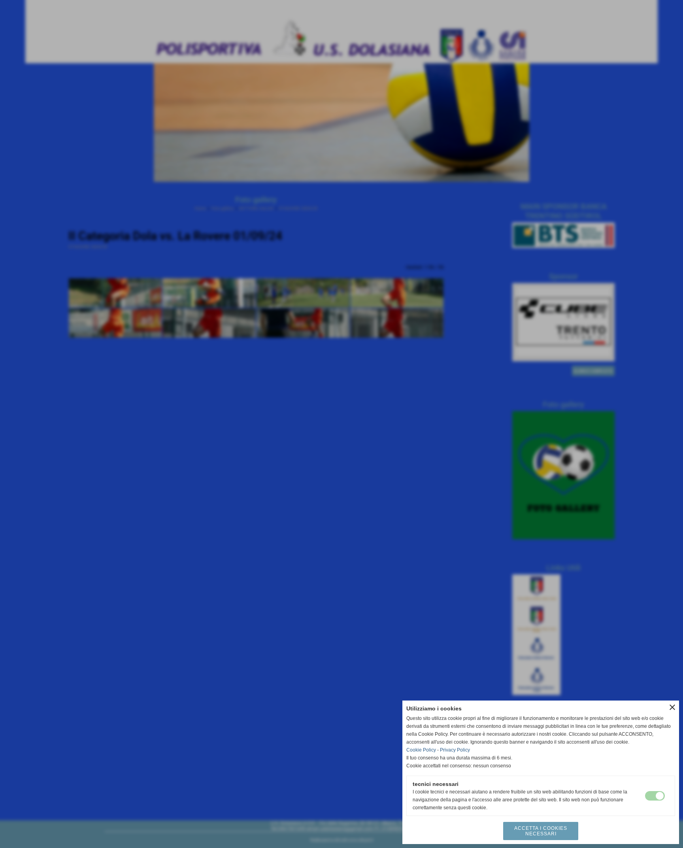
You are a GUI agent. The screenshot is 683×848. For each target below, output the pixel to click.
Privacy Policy (455, 750)
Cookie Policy (421, 750)
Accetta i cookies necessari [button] (540, 831)
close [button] (672, 707)
